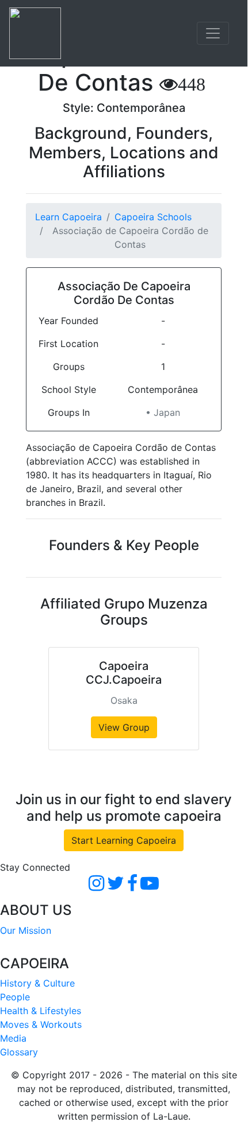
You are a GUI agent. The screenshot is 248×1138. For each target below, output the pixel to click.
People (15, 997)
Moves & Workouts (41, 1024)
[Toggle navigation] (213, 33)
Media (13, 1038)
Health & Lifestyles (40, 1010)
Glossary (19, 1052)
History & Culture (37, 983)
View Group (124, 727)
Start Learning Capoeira (123, 840)
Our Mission (25, 930)
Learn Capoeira (68, 217)
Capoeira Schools (153, 217)
